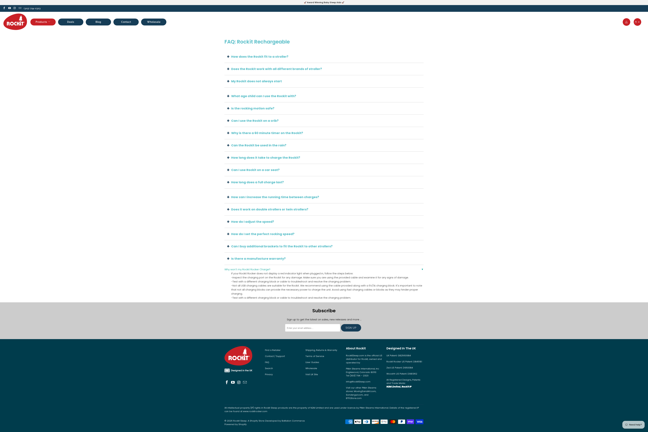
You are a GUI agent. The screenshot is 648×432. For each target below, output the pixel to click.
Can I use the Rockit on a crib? (255, 121)
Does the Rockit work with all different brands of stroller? (276, 69)
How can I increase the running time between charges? (275, 197)
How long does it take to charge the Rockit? (265, 157)
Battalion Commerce (293, 420)
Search (269, 368)
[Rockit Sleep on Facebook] (4, 8)
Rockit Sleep (240, 420)
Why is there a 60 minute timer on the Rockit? (267, 133)
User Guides (312, 362)
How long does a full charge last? (257, 182)
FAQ (267, 362)
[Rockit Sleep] (15, 22)
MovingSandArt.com (365, 391)
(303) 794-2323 (32, 8)
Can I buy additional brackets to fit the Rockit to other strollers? (282, 246)
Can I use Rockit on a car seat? (255, 170)
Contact (126, 22)
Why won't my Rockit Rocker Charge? (247, 269)
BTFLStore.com (354, 398)
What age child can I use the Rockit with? (263, 96)
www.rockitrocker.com (255, 411)
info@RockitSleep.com (358, 381)
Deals (70, 22)
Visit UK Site (311, 374)
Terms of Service (314, 356)
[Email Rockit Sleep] (19, 8)
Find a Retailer (273, 350)
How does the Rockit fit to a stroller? (259, 56)
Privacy (269, 374)
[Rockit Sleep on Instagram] (14, 8)
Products (41, 22)
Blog (98, 22)
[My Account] (626, 22)
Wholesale (153, 22)
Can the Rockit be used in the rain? (258, 145)
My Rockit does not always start (256, 81)
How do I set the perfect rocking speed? (262, 234)
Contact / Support (275, 356)
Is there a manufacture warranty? (258, 258)
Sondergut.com (354, 394)
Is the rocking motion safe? (252, 108)
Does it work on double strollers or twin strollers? (269, 209)
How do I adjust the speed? (252, 222)
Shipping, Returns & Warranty (321, 350)
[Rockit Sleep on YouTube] (9, 8)
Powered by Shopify (235, 424)
